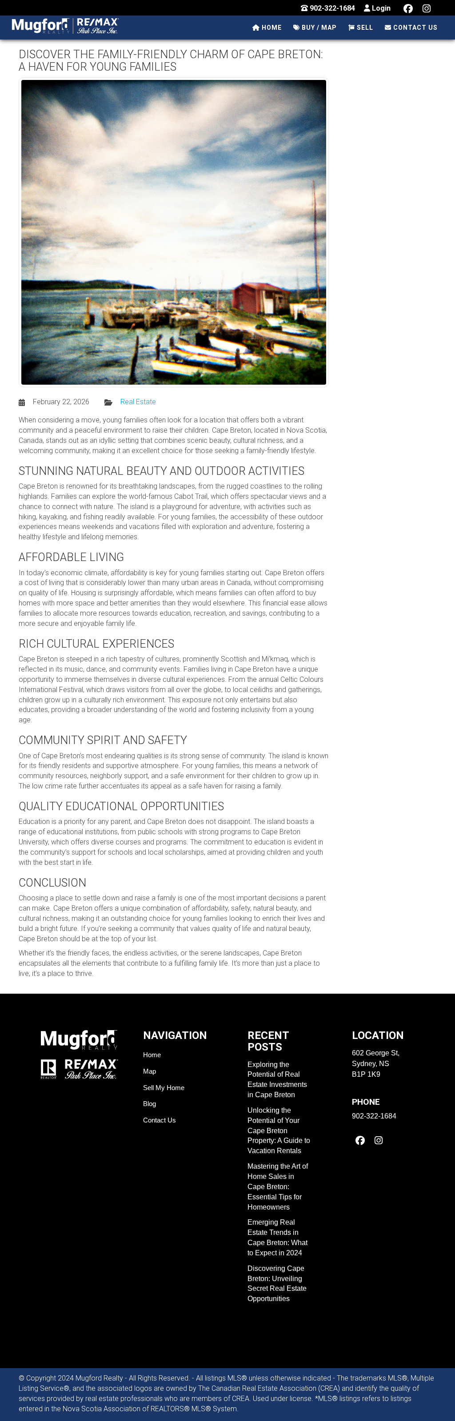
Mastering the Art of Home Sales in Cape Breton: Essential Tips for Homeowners (277, 1186)
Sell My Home (163, 1087)
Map (149, 1071)
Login (380, 8)
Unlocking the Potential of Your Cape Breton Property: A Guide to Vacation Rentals (278, 1130)
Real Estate (138, 402)
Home (152, 1055)
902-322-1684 (331, 8)
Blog (149, 1103)
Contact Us (159, 1120)
